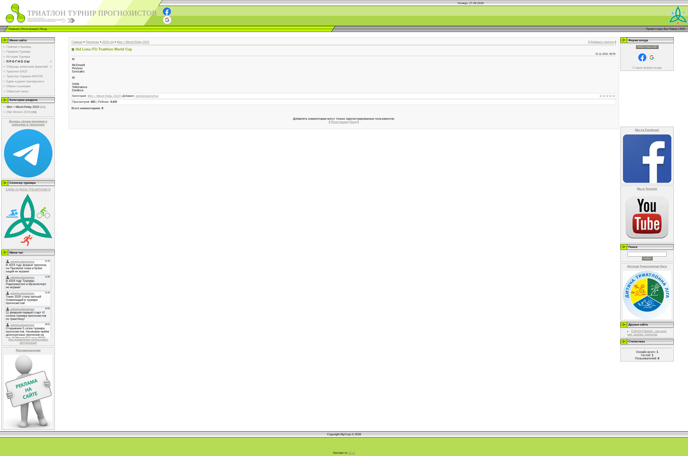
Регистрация (29, 28)
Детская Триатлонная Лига (647, 266)
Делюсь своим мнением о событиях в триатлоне (28, 123)
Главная (14, 28)
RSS (682, 28)
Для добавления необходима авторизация (28, 341)
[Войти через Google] (167, 20)
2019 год (108, 41)
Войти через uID (647, 47)
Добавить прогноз (602, 41)
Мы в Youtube (647, 188)
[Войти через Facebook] (167, 12)
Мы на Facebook (647, 130)
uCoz (351, 452)
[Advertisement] (98, 34)
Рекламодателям (28, 350)
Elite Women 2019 (18, 112)
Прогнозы (92, 41)
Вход (43, 28)
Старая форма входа (647, 67)
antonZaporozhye (147, 95)
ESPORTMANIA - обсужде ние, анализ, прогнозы (646, 333)
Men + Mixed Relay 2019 (23, 106)
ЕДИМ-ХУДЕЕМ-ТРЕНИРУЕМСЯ (28, 189)
